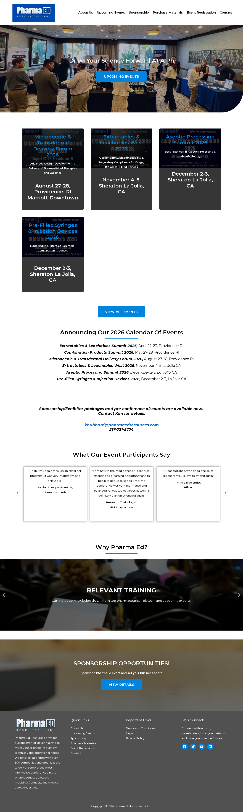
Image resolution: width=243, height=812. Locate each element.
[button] (121, 76)
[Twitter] (193, 747)
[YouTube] (202, 747)
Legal (129, 733)
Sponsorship (139, 12)
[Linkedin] (210, 747)
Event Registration (201, 12)
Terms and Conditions (140, 728)
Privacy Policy (135, 738)
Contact (226, 12)
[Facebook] (185, 747)
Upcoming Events (111, 12)
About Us (85, 12)
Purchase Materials (168, 12)
